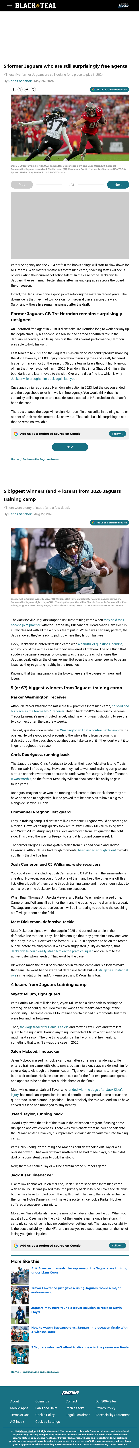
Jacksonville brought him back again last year (43, 379)
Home (15, 459)
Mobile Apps (19, 1408)
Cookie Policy (45, 1415)
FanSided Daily (46, 1408)
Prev (22, 185)
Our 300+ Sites (106, 1401)
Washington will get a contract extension (89, 730)
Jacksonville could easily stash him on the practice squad (52, 951)
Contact (71, 1401)
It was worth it (21, 779)
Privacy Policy (105, 1408)
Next (118, 185)
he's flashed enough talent (97, 850)
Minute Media (27, 1431)
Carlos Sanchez (20, 81)
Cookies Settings (47, 1421)
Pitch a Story (75, 1408)
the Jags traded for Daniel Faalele (44, 1027)
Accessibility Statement (113, 1415)
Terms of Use (20, 1415)
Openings (42, 1401)
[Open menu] (9, 5)
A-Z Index (17, 1421)
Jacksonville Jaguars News (41, 459)
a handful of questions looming (100, 644)
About (14, 1401)
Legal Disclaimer (78, 1415)
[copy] (33, 89)
